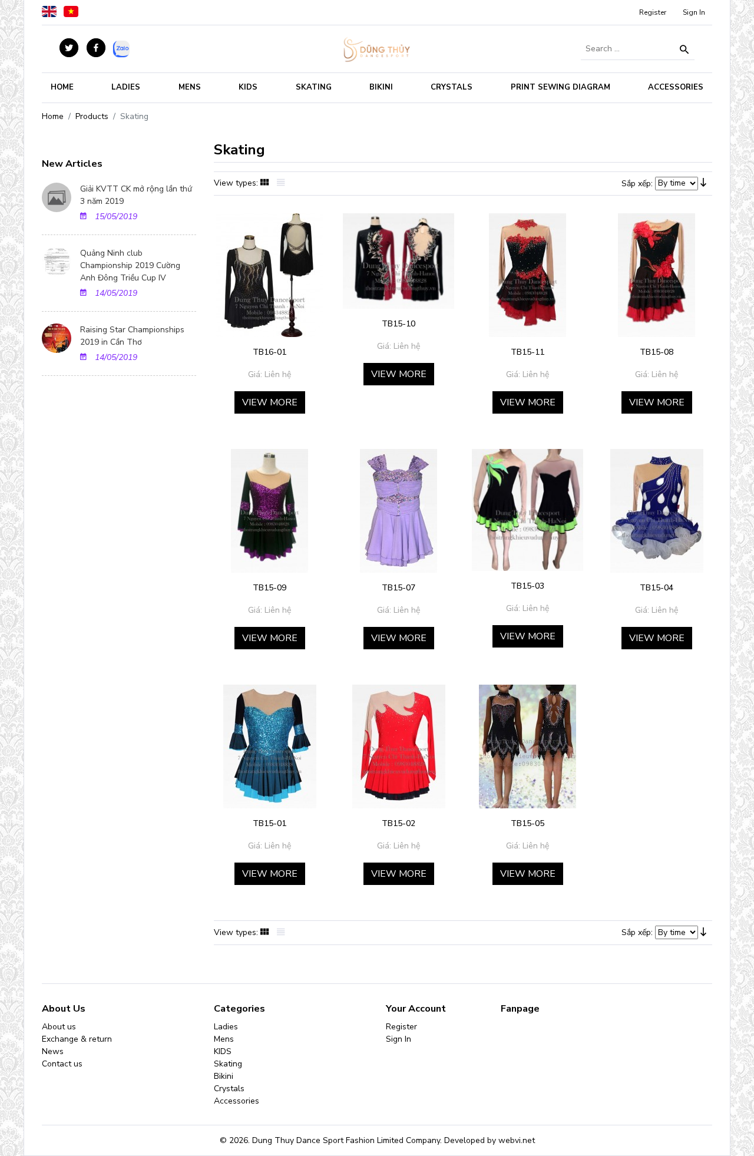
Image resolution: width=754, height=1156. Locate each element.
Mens (189, 87)
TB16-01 (269, 352)
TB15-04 (656, 587)
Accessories (675, 87)
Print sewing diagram (560, 87)
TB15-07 (398, 587)
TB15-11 (527, 352)
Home (62, 87)
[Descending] (706, 183)
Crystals (451, 87)
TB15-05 (527, 823)
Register (652, 12)
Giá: (255, 374)
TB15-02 (398, 823)
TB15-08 (656, 352)
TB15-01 (269, 823)
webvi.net (516, 1140)
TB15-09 (269, 587)
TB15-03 (527, 586)
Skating (314, 87)
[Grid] (267, 183)
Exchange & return (77, 1039)
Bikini (381, 87)
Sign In (694, 12)
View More (269, 402)
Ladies (125, 87)
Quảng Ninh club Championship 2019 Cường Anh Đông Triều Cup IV (130, 265)
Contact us (62, 1063)
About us (59, 1026)
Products (91, 116)
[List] (283, 183)
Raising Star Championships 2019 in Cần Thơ (132, 336)
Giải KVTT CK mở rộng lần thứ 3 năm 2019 (136, 195)
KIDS (248, 87)
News (53, 1051)
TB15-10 (398, 323)
